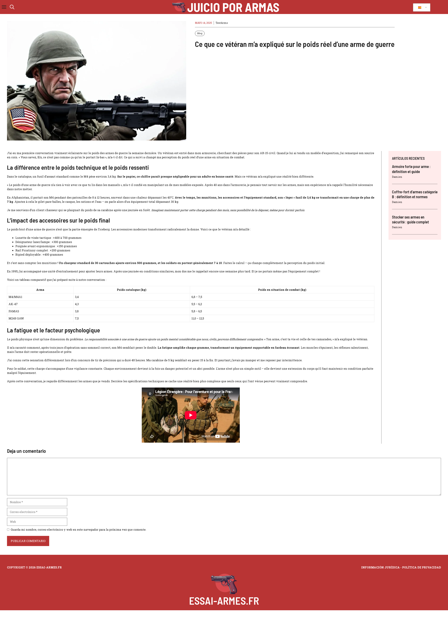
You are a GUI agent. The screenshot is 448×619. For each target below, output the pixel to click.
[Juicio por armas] (179, 7)
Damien (397, 176)
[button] (12, 7)
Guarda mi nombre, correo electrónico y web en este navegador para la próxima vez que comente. (78, 529)
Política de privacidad (421, 567)
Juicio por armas (233, 7)
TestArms (222, 22)
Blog (199, 33)
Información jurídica (380, 567)
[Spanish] (421, 7)
